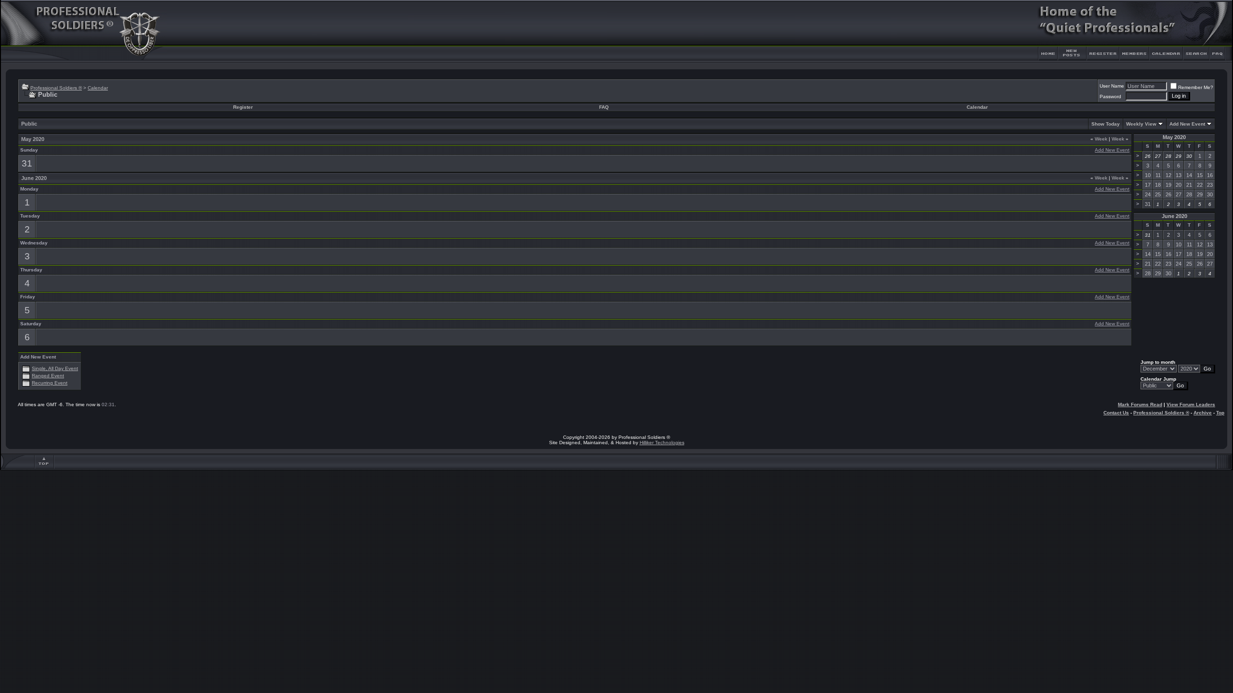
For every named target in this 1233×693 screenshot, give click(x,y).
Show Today (1105, 124)
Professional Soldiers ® (56, 87)
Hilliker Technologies (662, 442)
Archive (1203, 412)
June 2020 (1174, 216)
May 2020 (1174, 137)
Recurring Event (49, 382)
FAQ (604, 107)
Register (243, 107)
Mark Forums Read (1140, 404)
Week (1098, 138)
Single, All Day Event (55, 368)
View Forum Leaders (1191, 404)
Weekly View (1141, 124)
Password (1110, 96)
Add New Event (1187, 124)
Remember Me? (1195, 87)
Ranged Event (48, 375)
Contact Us (1116, 412)
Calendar (98, 87)
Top (1220, 412)
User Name (1112, 86)
